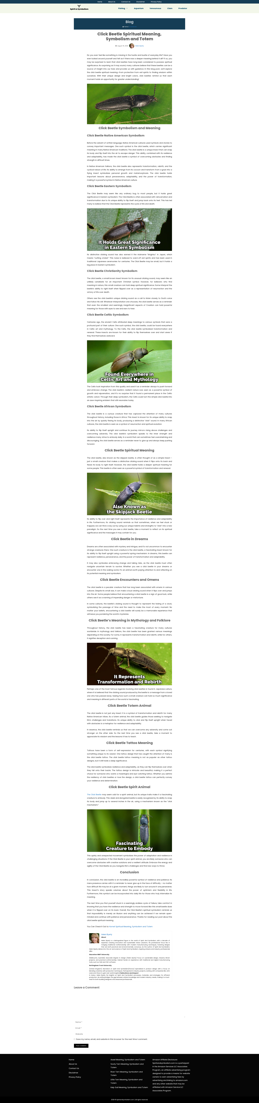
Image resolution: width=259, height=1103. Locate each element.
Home (100, 2)
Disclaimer (140, 2)
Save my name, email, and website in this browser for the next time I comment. (111, 1039)
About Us (111, 2)
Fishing (121, 8)
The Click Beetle (94, 794)
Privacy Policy (156, 2)
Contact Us (125, 2)
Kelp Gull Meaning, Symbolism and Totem (129, 1087)
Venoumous (155, 8)
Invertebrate (133, 27)
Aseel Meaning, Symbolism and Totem (128, 1059)
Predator (182, 8)
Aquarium (139, 8)
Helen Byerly (139, 46)
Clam (169, 8)
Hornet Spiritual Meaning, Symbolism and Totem (131, 926)
